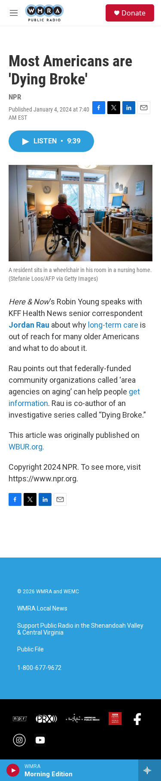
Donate (134, 13)
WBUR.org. (26, 446)
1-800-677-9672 (39, 668)
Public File (30, 649)
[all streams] (149, 770)
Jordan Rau (29, 324)
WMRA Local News (42, 608)
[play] (13, 770)
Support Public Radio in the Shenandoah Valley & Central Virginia (80, 629)
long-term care (113, 324)
